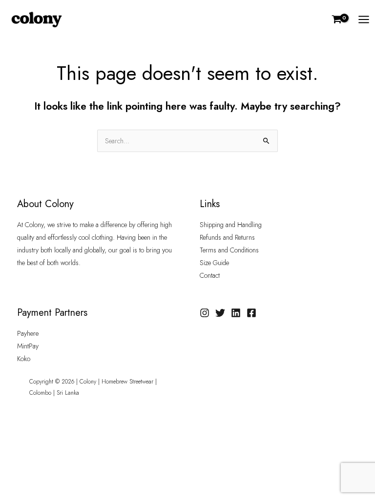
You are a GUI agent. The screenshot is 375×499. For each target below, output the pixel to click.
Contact (210, 275)
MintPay (28, 346)
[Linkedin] (236, 313)
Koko (23, 359)
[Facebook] (251, 313)
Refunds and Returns (227, 237)
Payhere (28, 333)
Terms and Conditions (229, 250)
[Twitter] (220, 313)
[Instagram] (204, 313)
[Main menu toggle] (364, 19)
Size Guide (214, 263)
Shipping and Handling (231, 225)
